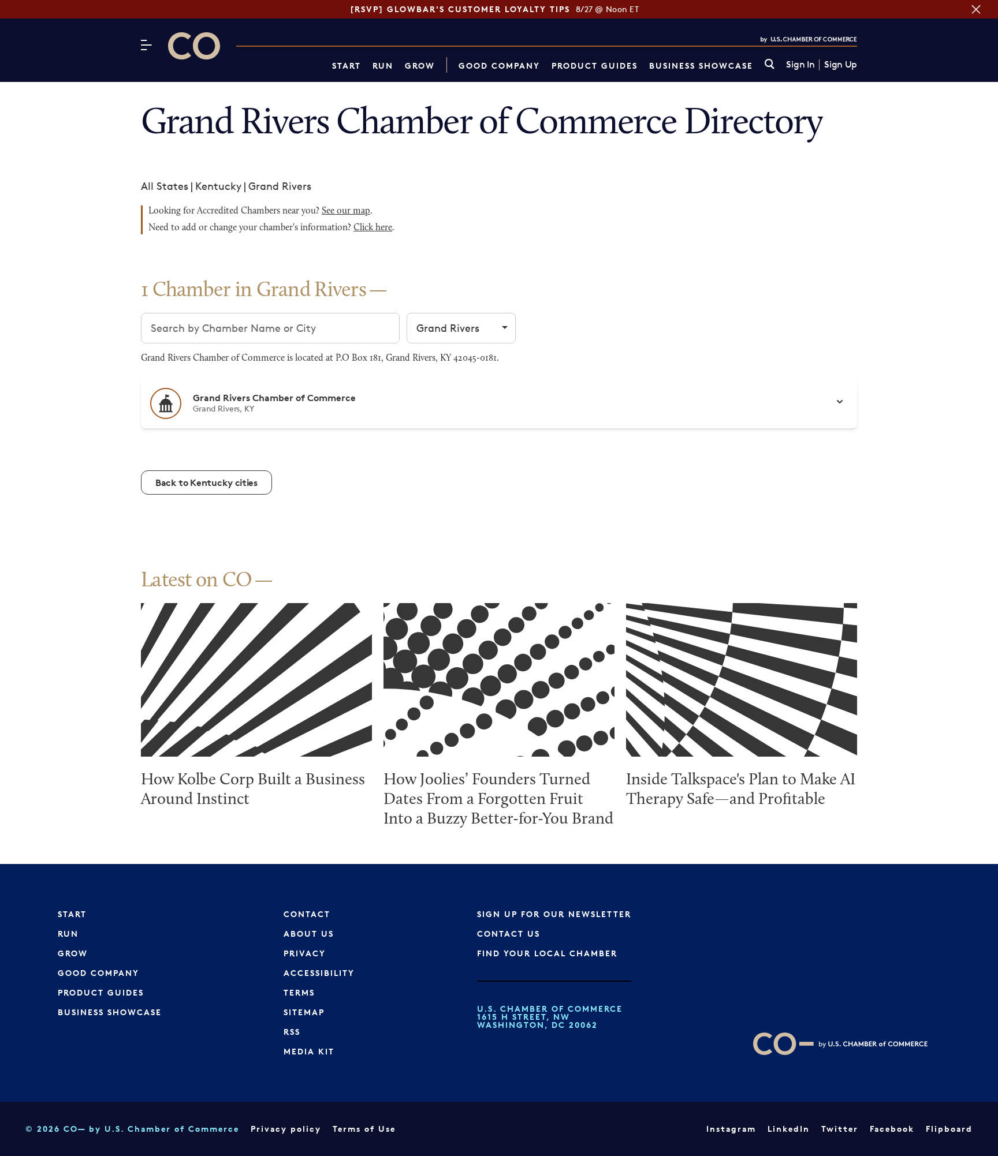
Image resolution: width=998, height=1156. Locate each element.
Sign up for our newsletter (554, 914)
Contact (307, 914)
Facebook (892, 1128)
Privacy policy (286, 1128)
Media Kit (309, 1051)
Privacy (305, 953)
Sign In (800, 64)
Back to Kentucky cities (206, 482)
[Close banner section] (976, 9)
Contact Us (508, 933)
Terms (299, 992)
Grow (420, 65)
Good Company (499, 65)
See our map (346, 211)
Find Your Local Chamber (547, 953)
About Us (309, 933)
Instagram (731, 1128)
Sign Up (840, 64)
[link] (769, 65)
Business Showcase (701, 65)
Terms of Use (364, 1128)
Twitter (839, 1128)
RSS (292, 1032)
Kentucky (218, 185)
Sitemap (304, 1012)
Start (346, 65)
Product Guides (595, 65)
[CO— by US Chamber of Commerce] (194, 45)
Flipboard (949, 1128)
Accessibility (319, 973)
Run (383, 65)
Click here (372, 228)
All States (164, 185)
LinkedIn (789, 1128)
